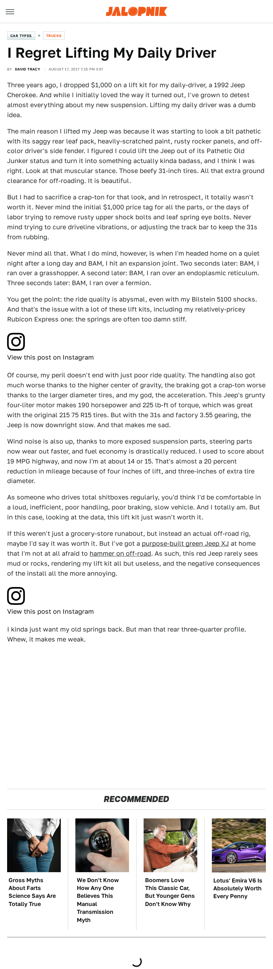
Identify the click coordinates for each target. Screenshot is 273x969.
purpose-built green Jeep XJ (185, 543)
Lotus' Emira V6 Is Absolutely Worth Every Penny (237, 888)
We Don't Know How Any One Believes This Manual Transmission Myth (98, 900)
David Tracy (27, 69)
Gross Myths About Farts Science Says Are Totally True (32, 892)
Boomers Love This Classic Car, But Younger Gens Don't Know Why (170, 892)
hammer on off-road (120, 553)
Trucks (53, 35)
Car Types (21, 35)
